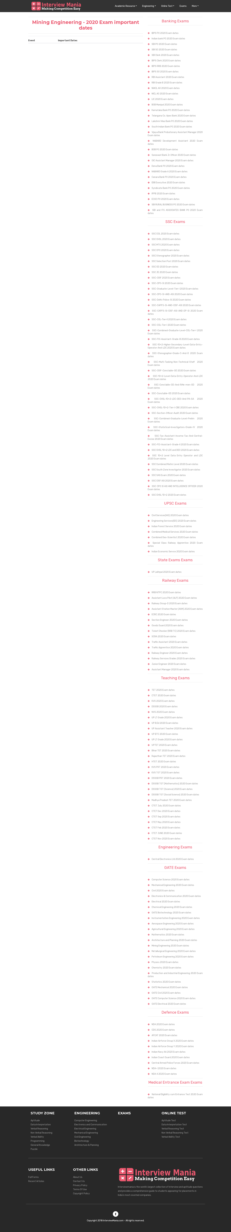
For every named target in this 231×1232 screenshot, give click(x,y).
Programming (37, 1141)
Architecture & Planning (86, 1145)
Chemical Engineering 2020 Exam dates (172, 907)
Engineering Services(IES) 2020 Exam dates (174, 521)
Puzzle (34, 1149)
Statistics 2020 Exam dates (166, 982)
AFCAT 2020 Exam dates (164, 1035)
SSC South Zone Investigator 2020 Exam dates (176, 469)
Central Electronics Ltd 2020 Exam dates (173, 859)
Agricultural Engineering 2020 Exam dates (173, 929)
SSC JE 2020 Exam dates (165, 272)
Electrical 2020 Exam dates (166, 901)
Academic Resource (125, 6)
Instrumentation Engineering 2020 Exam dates (176, 918)
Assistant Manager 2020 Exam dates (171, 669)
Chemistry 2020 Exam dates (166, 967)
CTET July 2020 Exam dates (166, 805)
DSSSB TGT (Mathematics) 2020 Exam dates (175, 783)
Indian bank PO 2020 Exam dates (168, 38)
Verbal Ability (37, 1137)
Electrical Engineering (85, 1128)
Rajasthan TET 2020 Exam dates (168, 756)
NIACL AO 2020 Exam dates (166, 88)
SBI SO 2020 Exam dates (164, 49)
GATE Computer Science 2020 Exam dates (173, 998)
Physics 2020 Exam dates (165, 962)
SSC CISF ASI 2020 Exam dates (168, 480)
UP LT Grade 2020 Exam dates (167, 717)
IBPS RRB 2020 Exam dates (166, 66)
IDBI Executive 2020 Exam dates (168, 182)
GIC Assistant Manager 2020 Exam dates (172, 160)
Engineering (148, 6)
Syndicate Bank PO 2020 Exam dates (171, 188)
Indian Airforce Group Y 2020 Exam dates (173, 1046)
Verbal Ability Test (171, 1137)
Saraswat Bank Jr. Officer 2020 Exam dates (174, 155)
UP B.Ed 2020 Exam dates (165, 723)
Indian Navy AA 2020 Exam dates (168, 1052)
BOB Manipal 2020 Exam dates (167, 104)
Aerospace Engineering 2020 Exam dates (173, 923)
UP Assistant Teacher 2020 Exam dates (172, 728)
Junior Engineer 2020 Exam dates (169, 664)
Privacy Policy (80, 1185)
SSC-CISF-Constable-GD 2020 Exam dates (174, 370)
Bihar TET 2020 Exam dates (166, 750)
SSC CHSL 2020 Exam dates (166, 239)
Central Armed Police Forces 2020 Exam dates (175, 1063)
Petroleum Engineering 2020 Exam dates (173, 956)
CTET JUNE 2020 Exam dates (167, 833)
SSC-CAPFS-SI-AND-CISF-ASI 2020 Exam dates (176, 305)
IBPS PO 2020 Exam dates (165, 33)
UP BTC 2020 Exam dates (165, 734)
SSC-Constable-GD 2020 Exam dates (171, 393)
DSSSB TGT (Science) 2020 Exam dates (172, 789)
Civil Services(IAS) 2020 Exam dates (170, 515)
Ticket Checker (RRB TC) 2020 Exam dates (173, 631)
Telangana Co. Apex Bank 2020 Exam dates (174, 115)
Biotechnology (81, 1141)
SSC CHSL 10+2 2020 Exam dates (169, 495)
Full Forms (33, 1177)
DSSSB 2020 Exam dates (165, 706)
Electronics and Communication (90, 1124)
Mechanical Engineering (86, 1132)
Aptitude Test (169, 1120)
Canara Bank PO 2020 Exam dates (169, 177)
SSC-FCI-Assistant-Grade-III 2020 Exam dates (176, 339)
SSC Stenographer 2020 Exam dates (170, 255)
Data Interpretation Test (174, 1124)
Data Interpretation (41, 1124)
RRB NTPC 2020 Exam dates (166, 592)
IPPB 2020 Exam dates (163, 193)
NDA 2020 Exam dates (163, 1024)
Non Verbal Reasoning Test (175, 1132)
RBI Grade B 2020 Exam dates (167, 82)
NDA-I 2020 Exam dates (164, 1068)
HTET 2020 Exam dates (164, 761)
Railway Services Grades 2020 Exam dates (173, 658)
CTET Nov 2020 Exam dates (166, 838)
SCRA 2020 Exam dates (164, 636)
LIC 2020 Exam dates (162, 99)
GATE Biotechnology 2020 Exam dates (171, 912)
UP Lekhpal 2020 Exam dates (167, 572)
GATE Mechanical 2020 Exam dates (170, 987)
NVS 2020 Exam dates (163, 712)
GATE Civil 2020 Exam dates (166, 993)
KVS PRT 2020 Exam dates (165, 767)
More (194, 6)
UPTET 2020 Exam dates (164, 745)
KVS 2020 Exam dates (163, 701)
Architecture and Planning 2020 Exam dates (174, 940)
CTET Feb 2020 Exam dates (166, 827)
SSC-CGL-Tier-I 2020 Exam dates (169, 325)
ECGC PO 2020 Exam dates (165, 199)
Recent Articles (36, 1181)
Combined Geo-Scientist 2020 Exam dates (174, 537)
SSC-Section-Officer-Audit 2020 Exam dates (175, 413)
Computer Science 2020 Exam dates (171, 879)
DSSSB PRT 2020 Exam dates (167, 778)
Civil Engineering (82, 1137)
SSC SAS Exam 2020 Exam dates (169, 475)
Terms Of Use (80, 1189)
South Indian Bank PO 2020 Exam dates (172, 126)
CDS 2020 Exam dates (163, 1030)
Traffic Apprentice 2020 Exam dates (170, 647)
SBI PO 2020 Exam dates (164, 44)
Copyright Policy (81, 1193)
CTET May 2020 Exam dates (166, 822)
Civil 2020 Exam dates (163, 890)
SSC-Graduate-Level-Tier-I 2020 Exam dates (175, 288)
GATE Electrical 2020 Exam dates (169, 1004)
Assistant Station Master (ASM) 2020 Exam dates (177, 609)
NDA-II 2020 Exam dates (164, 1074)
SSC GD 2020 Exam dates (165, 266)
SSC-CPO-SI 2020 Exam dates (167, 283)
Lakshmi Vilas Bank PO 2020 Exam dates (172, 121)
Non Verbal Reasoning (41, 1132)
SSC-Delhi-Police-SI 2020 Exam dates (171, 299)
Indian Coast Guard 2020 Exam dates (171, 1057)
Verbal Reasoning (39, 1128)
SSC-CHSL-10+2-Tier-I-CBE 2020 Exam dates (175, 407)
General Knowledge (40, 1145)
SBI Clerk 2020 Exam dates (165, 55)
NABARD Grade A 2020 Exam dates (169, 171)
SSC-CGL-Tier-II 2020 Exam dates (169, 319)
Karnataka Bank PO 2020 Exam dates (171, 110)
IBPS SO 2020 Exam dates (165, 71)
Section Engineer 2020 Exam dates (170, 620)
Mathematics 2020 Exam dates (168, 934)
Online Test (167, 6)
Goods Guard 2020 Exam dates (168, 625)
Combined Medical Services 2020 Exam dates (175, 532)
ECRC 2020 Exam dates (164, 614)
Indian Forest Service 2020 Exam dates (172, 526)
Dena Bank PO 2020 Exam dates (168, 166)
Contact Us (79, 1181)
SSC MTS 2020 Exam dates (166, 244)
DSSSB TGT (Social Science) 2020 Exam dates (175, 794)
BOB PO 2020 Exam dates (165, 149)
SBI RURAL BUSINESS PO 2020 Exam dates (173, 204)
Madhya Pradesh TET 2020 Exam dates (172, 800)
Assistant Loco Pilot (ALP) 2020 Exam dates (174, 598)
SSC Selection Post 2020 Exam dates (171, 261)
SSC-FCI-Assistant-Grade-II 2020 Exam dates (175, 444)
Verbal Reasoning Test (173, 1128)
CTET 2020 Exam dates (164, 695)
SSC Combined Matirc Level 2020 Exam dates (175, 464)
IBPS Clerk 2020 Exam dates (166, 60)
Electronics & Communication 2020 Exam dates (176, 896)
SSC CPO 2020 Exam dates (165, 250)
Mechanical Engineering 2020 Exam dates (173, 885)
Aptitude (35, 1120)
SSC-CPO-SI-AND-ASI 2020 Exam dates (172, 294)
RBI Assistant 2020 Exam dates (168, 77)
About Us (77, 1177)
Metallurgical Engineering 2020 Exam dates (174, 951)
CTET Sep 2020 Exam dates (166, 816)
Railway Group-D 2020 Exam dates (169, 603)
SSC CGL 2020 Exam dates (165, 233)
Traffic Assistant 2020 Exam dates (169, 642)
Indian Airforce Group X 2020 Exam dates (173, 1041)
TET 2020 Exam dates (163, 690)
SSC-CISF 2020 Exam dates (166, 277)
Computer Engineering (85, 1120)
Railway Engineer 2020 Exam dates (170, 653)
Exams (183, 6)
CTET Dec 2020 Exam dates (166, 811)
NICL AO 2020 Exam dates (165, 93)
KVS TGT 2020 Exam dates (165, 772)
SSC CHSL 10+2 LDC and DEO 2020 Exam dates (175, 450)
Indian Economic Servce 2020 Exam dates (173, 551)
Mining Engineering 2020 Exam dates (170, 945)
